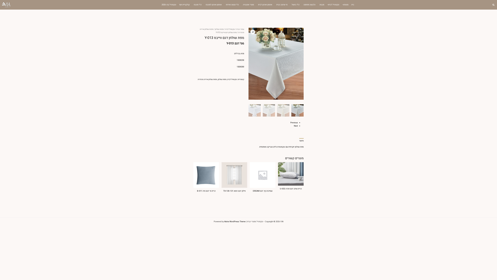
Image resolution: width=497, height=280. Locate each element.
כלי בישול (295, 4)
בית (352, 4)
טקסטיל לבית (333, 4)
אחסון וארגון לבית (265, 4)
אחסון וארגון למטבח (214, 4)
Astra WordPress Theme (235, 221)
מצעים (345, 4)
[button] (252, 32)
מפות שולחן (219, 29)
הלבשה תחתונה (309, 4)
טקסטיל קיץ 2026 (169, 4)
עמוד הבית (240, 29)
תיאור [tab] (301, 140)
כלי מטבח (198, 4)
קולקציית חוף (184, 4)
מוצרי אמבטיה (248, 4)
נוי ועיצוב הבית (281, 4)
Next (296, 125)
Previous (294, 122)
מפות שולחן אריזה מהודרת (207, 79)
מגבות (322, 4)
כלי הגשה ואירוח (232, 4)
